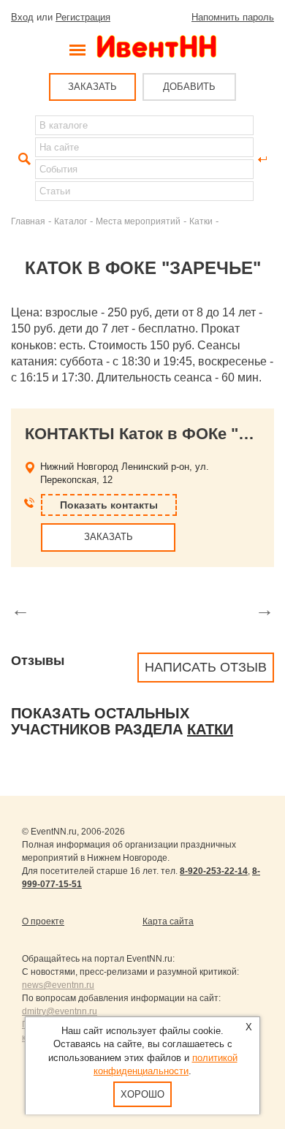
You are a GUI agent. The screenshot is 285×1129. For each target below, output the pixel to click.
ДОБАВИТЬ (189, 86)
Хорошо (142, 1094)
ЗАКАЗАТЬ (92, 86)
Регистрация (83, 17)
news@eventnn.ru (58, 985)
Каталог (70, 221)
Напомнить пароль (232, 17)
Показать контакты (109, 505)
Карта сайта (168, 921)
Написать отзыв (206, 667)
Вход (22, 17)
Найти (23, 159)
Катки (201, 221)
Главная (28, 221)
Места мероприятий (138, 221)
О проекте (43, 921)
